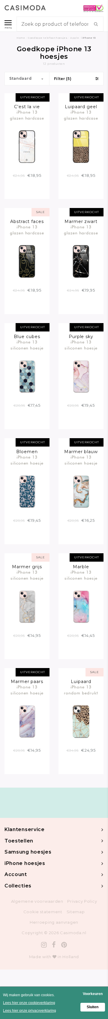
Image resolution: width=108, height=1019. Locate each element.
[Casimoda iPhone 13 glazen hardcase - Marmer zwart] (81, 261)
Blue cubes (27, 336)
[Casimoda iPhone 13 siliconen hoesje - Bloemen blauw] (27, 491)
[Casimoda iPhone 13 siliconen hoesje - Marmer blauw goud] (81, 491)
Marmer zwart (81, 221)
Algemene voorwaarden (37, 901)
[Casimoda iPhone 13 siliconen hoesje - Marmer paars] (27, 721)
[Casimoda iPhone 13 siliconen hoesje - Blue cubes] (27, 376)
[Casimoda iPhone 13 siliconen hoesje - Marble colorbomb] (81, 606)
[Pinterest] (64, 945)
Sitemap (76, 911)
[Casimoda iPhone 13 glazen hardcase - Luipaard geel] (81, 146)
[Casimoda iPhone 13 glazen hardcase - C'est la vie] (27, 146)
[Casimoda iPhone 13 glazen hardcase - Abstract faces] (27, 261)
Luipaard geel (81, 106)
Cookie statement (42, 911)
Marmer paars (27, 681)
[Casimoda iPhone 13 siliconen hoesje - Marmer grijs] (27, 606)
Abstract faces (27, 221)
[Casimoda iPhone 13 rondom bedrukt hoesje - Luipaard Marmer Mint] (81, 721)
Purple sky (81, 336)
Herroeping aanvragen (54, 922)
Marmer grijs (27, 566)
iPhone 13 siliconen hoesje (27, 345)
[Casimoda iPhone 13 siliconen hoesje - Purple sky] (81, 376)
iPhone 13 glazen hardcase (27, 115)
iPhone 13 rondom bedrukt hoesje (81, 690)
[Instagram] (44, 945)
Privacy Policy (82, 901)
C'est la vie (27, 106)
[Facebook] (54, 945)
